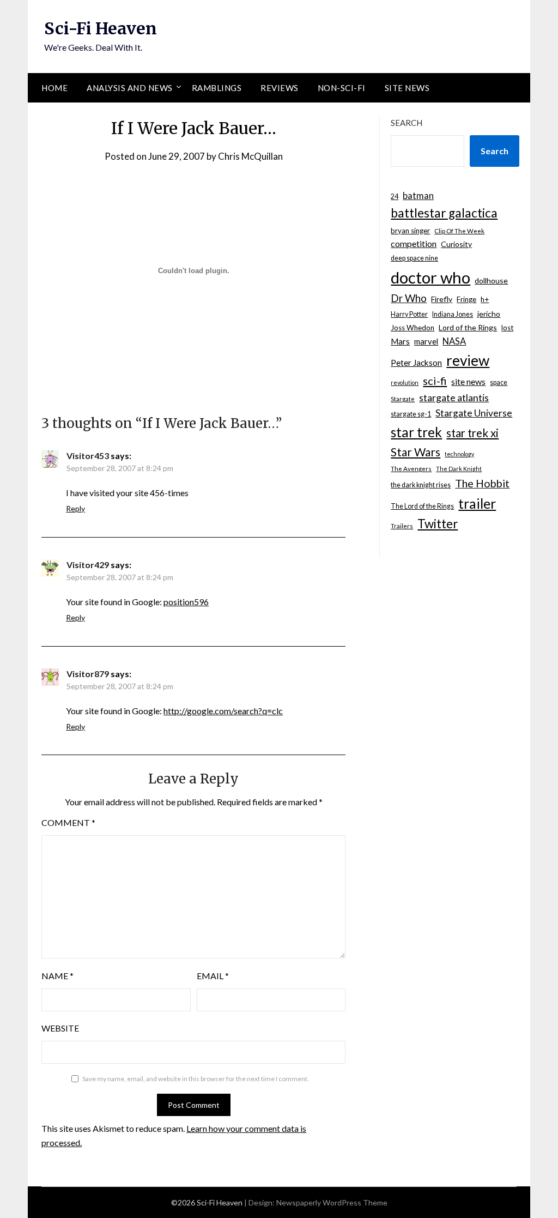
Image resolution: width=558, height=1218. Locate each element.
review (467, 360)
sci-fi (435, 380)
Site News (407, 88)
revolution (404, 382)
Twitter (437, 523)
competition (413, 243)
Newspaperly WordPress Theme (331, 1202)
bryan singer (410, 230)
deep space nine (414, 258)
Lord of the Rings (468, 327)
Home (54, 88)
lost (507, 327)
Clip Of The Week (459, 230)
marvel (426, 341)
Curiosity (456, 244)
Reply (75, 508)
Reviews (279, 88)
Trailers (402, 525)
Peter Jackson (416, 362)
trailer (477, 503)
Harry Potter (409, 314)
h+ (485, 299)
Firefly (441, 299)
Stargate (403, 398)
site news (468, 381)
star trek (416, 432)
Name (57, 975)
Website (60, 1028)
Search (406, 123)
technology (459, 453)
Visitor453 (87, 455)
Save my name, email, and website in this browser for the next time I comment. (195, 1079)
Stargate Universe (473, 413)
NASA (454, 341)
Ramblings (217, 88)
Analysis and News (130, 88)
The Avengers (411, 468)
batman (418, 195)
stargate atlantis (454, 397)
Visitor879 (87, 673)
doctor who (430, 277)
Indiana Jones (452, 314)
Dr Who (409, 298)
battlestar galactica (444, 213)
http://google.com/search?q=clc (223, 711)
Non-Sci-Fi (342, 88)
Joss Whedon (412, 327)
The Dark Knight (459, 468)
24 (394, 196)
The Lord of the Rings (422, 506)
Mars (400, 341)
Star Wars (415, 452)
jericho (488, 313)
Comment (68, 822)
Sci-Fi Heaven (100, 28)
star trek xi (472, 432)
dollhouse (491, 280)
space (498, 382)
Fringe (466, 299)
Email (213, 975)
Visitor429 (87, 564)
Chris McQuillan (250, 156)
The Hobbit (482, 483)
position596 (186, 601)
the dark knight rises (421, 485)
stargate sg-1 (411, 414)
